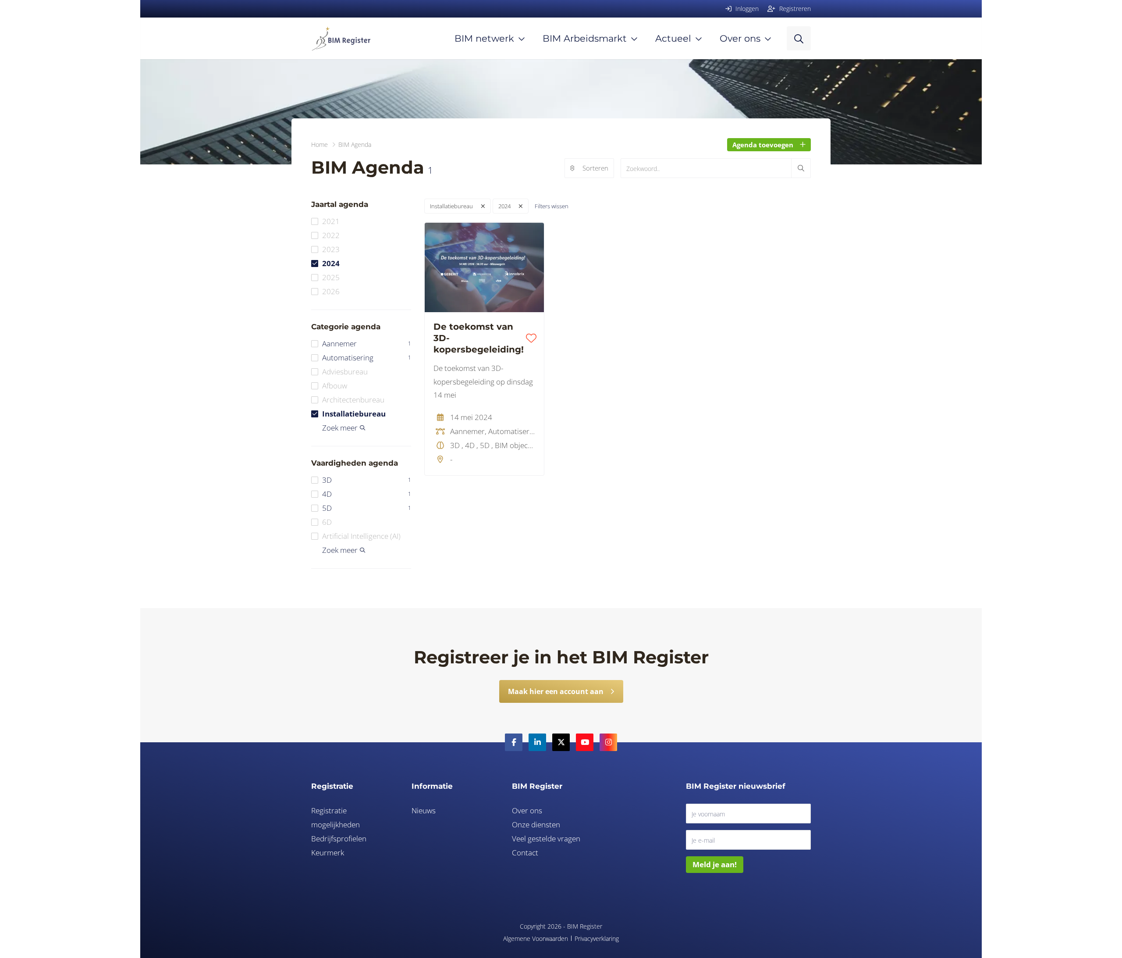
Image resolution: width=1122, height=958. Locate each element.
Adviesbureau (345, 372)
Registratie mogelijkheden (335, 817)
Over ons (527, 810)
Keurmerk (327, 853)
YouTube (584, 742)
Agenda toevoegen (762, 144)
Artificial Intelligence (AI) (361, 536)
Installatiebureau (354, 414)
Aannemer (366, 343)
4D (366, 494)
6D (327, 522)
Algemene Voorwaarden (535, 938)
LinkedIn (537, 742)
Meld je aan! (714, 864)
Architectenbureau (353, 400)
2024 (331, 263)
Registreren (794, 8)
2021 (331, 221)
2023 (331, 249)
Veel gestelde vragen (546, 838)
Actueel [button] (673, 38)
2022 (331, 235)
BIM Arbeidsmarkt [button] (585, 38)
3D (366, 480)
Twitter (561, 742)
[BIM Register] (340, 38)
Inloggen (746, 8)
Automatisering (366, 358)
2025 (331, 277)
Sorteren (595, 168)
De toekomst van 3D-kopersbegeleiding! (478, 338)
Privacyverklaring (597, 938)
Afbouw (334, 386)
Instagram (608, 742)
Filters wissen (551, 206)
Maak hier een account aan (556, 691)
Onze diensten (536, 824)
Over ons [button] (740, 38)
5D (366, 508)
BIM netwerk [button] (484, 38)
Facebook (513, 742)
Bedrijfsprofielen (338, 838)
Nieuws (424, 810)
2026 (331, 291)
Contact (525, 853)
